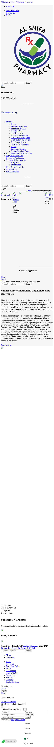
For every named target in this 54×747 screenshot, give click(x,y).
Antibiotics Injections (19, 135)
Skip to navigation (8, 2)
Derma (13, 124)
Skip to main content (24, 2)
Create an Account (8, 701)
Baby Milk (15, 162)
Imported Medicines (19, 126)
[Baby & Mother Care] (16, 202)
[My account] (27, 116)
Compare (9, 680)
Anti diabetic (16, 131)
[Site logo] (9, 112)
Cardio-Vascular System (20, 138)
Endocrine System (18, 128)
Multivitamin (16, 165)
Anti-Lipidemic (17, 133)
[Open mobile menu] (27, 108)
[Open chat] (2, 706)
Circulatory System (18, 142)
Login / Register (12, 682)
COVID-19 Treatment (20, 144)
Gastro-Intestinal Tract (20, 151)
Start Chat (29, 715)
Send (28, 717)
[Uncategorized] (7, 195)
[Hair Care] (47, 197)
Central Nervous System (20, 140)
